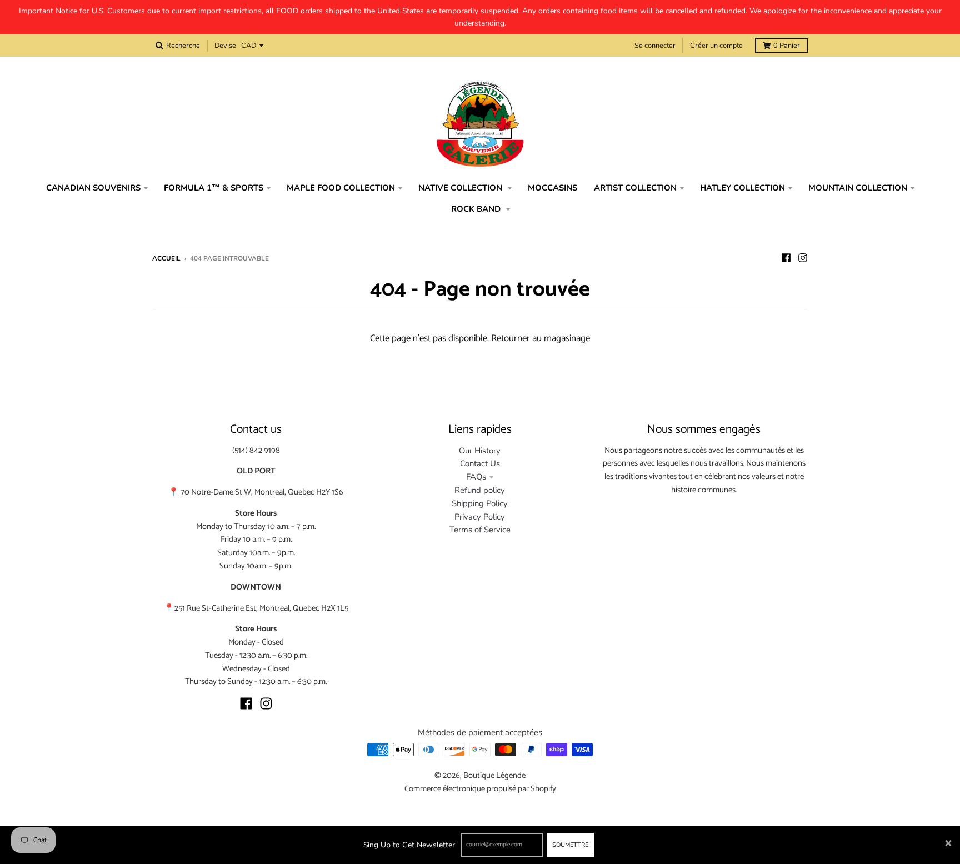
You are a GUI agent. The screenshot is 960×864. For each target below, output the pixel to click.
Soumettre (570, 845)
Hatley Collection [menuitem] (742, 187)
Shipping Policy (480, 503)
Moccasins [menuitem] (552, 187)
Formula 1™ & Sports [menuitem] (213, 187)
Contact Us (480, 463)
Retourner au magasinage (540, 338)
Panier (786, 46)
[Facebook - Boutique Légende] (786, 258)
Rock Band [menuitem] (477, 208)
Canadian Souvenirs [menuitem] (93, 187)
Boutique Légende (494, 775)
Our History (480, 450)
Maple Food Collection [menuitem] (341, 187)
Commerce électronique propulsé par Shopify (480, 789)
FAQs (476, 476)
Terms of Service (480, 529)
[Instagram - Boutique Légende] (803, 258)
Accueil (166, 258)
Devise (225, 46)
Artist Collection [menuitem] (635, 187)
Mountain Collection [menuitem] (857, 187)
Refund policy (479, 490)
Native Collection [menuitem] (461, 187)
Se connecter (655, 46)
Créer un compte (716, 46)
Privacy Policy (479, 516)
